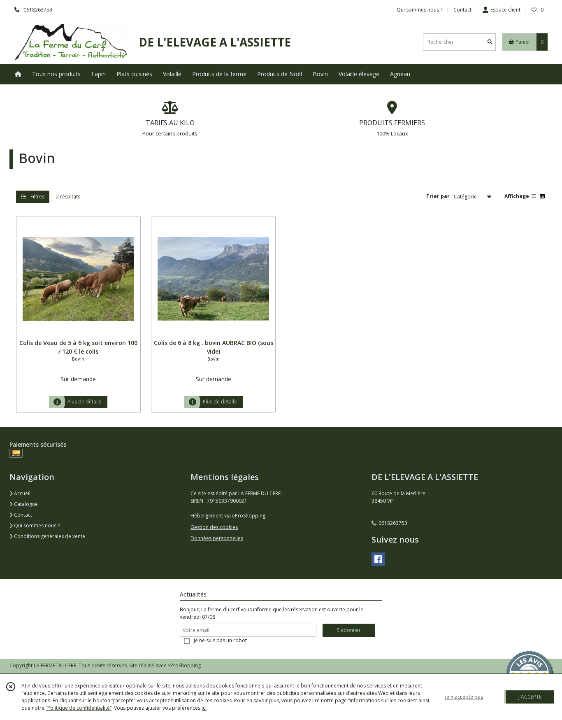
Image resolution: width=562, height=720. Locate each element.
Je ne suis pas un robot (220, 640)
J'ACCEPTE (529, 696)
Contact (462, 9)
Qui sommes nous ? (36, 525)
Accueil (21, 493)
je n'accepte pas (464, 696)
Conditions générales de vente (49, 536)
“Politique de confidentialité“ (78, 707)
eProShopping (184, 665)
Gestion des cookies (214, 527)
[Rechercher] (490, 42)
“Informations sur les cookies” (382, 700)
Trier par (438, 196)
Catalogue (25, 504)
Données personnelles (216, 538)
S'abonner (349, 630)
